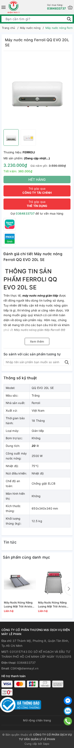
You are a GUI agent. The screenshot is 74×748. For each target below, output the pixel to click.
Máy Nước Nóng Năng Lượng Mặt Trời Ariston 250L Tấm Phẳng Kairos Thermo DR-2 (19, 604)
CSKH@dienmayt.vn (24, 668)
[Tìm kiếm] (69, 18)
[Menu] (3, 7)
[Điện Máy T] (14, 7)
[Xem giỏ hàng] (70, 7)
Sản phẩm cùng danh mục (26, 557)
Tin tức (9, 542)
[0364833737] (68, 721)
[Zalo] (68, 711)
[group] (37, 91)
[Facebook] (68, 700)
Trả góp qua (37, 190)
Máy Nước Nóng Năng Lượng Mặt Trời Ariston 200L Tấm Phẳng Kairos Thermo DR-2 (53, 604)
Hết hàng (37, 179)
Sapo (46, 743)
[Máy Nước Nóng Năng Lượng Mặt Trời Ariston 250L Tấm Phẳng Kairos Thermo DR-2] (20, 582)
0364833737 (56, 7)
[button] (68, 589)
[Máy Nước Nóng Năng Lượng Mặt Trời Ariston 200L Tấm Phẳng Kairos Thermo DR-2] (54, 582)
